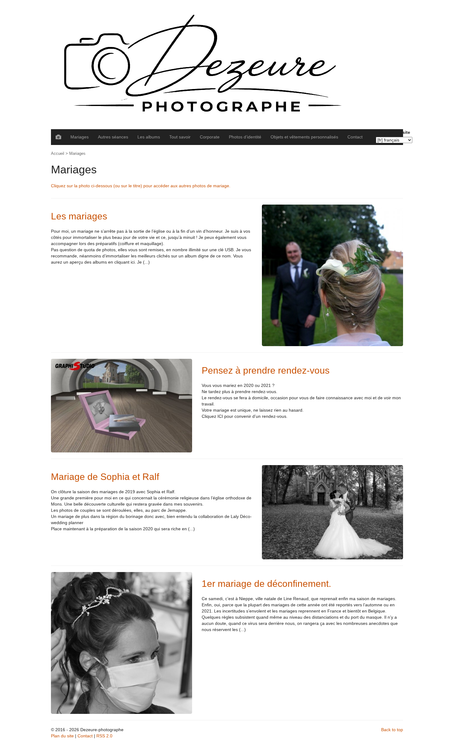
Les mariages (79, 216)
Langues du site (393, 132)
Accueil (57, 153)
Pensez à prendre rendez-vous (266, 370)
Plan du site (62, 735)
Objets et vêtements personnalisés (304, 136)
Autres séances (113, 136)
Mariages (79, 136)
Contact (355, 136)
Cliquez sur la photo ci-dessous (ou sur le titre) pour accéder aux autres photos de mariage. (140, 185)
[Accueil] (227, 64)
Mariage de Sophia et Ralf (105, 477)
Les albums (148, 136)
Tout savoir (180, 136)
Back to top (392, 729)
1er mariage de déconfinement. (266, 584)
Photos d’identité (245, 136)
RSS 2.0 (104, 735)
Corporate (210, 136)
